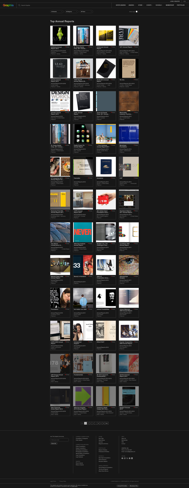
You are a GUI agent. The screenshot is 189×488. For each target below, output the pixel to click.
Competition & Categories (82, 438)
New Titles (101, 438)
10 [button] (98, 423)
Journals (101, 442)
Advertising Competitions (81, 450)
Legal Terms (53, 481)
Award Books (102, 440)
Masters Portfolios (103, 450)
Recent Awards (79, 463)
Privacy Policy (63, 481)
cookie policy (74, 486)
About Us (124, 438)
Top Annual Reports (103, 469)
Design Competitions (80, 448)
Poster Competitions (80, 446)
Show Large (132, 11)
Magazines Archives (103, 443)
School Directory (102, 459)
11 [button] (101, 423)
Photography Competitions (82, 451)
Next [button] (107, 423)
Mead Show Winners (103, 471)
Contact (123, 443)
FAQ (123, 442)
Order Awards (79, 440)
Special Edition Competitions (82, 453)
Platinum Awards (80, 465)
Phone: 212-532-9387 (127, 450)
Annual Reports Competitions (105, 467)
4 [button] (93, 423)
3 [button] (90, 423)
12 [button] (103, 423)
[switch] (137, 11)
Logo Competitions (80, 455)
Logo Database (79, 457)
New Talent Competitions (104, 458)
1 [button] (85, 423)
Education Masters (103, 461)
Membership (124, 440)
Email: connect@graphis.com (128, 451)
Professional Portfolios (104, 451)
